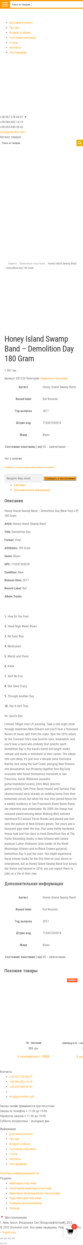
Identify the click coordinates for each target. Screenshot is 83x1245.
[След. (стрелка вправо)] (5, 1243)
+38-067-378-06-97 (20, 1077)
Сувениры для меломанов (25, 1203)
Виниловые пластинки (32, 263)
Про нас (14, 27)
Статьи (13, 42)
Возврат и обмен (19, 32)
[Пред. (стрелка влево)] (1, 1243)
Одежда (14, 1208)
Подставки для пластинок (25, 1198)
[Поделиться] (5, 1238)
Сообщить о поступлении (60, 478)
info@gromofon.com (12, 132)
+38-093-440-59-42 (20, 1087)
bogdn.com (9, 1232)
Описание (19, 485)
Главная (12, 263)
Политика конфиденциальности (19, 1173)
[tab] (46, 485)
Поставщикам (18, 52)
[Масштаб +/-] (13, 1238)
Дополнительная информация (32, 490)
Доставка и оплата (21, 22)
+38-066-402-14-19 (20, 1082)
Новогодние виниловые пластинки (30, 1188)
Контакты (15, 47)
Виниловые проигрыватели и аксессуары (34, 1193)
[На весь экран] (9, 1238)
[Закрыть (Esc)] (1, 1238)
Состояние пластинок (22, 37)
